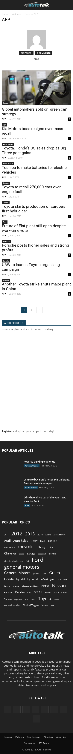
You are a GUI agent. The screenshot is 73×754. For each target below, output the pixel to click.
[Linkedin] (35, 709)
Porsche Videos (31, 465)
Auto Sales (8, 144)
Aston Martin (30, 487)
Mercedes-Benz (30, 586)
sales (64, 592)
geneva (36, 573)
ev (21, 561)
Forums (8, 736)
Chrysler (10, 553)
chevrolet (26, 547)
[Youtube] (36, 718)
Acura (48, 534)
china (50, 547)
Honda (9, 579)
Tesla (33, 599)
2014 (40, 534)
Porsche (6, 241)
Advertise (61, 736)
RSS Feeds (44, 743)
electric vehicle (11, 561)
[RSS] (54, 709)
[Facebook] (7, 709)
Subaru (8, 599)
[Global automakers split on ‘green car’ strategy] (36, 87)
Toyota (6, 183)
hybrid (20, 579)
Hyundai (32, 579)
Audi (27, 505)
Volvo (45, 605)
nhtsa (45, 586)
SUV (26, 599)
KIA (4, 124)
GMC (44, 573)
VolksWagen (31, 605)
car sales (9, 547)
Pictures (19, 736)
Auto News (8, 163)
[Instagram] (26, 709)
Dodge (31, 553)
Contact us (29, 743)
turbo (56, 599)
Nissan (59, 585)
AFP (4, 119)
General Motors (17, 573)
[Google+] (17, 709)
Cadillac (52, 541)
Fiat (4, 222)
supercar (18, 599)
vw (52, 605)
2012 (16, 533)
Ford (37, 560)
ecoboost (42, 553)
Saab (56, 592)
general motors (21, 567)
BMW (34, 541)
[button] (68, 5)
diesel (22, 553)
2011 (6, 534)
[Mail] (45, 709)
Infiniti (44, 579)
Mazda (16, 586)
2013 (30, 534)
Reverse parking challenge (39, 461)
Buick (42, 541)
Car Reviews (33, 736)
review (48, 592)
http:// (36, 59)
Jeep (52, 579)
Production (23, 592)
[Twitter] (63, 709)
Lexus (7, 586)
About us (48, 736)
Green (5, 103)
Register (7, 431)
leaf (65, 579)
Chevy (41, 547)
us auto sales (12, 605)
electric (52, 553)
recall (38, 592)
